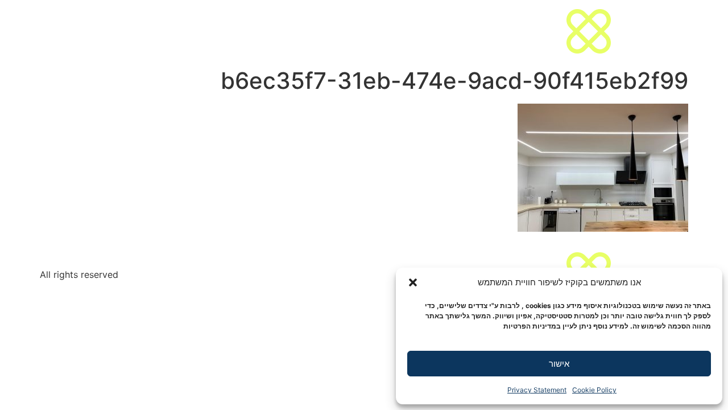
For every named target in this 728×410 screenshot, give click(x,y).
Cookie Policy (594, 390)
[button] (413, 282)
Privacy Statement (536, 390)
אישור (559, 363)
